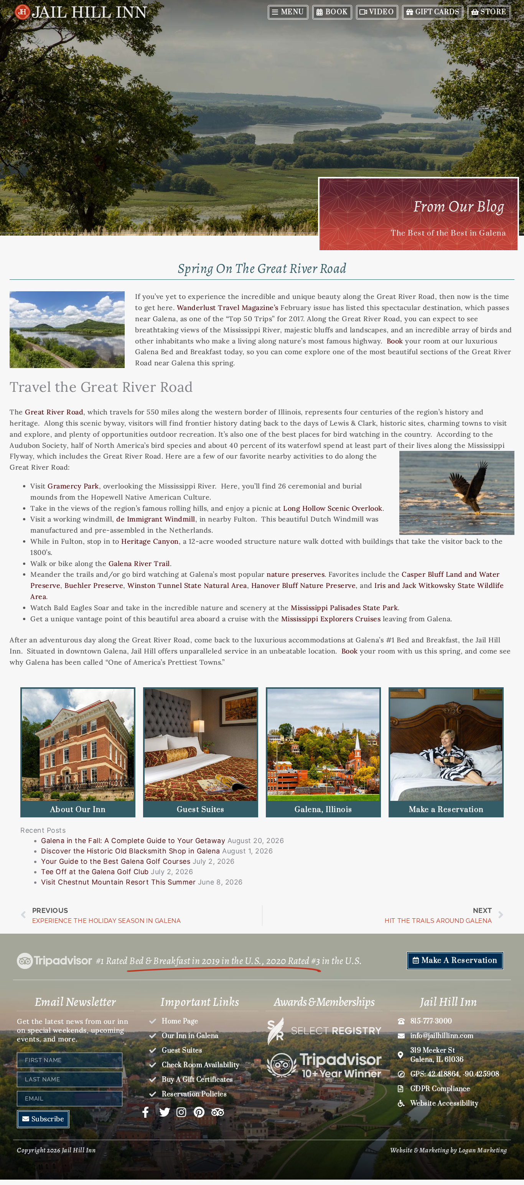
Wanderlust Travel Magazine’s (227, 307)
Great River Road (54, 412)
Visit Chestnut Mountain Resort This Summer (118, 882)
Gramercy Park (73, 486)
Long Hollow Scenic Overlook (332, 508)
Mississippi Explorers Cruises (331, 618)
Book (395, 341)
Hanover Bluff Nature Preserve (303, 585)
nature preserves (296, 574)
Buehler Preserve (93, 585)
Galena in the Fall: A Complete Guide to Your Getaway (133, 841)
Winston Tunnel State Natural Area (187, 585)
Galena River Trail (139, 563)
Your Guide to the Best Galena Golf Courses (115, 861)
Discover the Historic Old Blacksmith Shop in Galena (130, 851)
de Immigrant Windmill (155, 519)
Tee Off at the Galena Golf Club (95, 872)
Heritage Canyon (150, 541)
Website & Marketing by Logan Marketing (448, 1150)
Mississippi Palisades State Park (344, 607)
